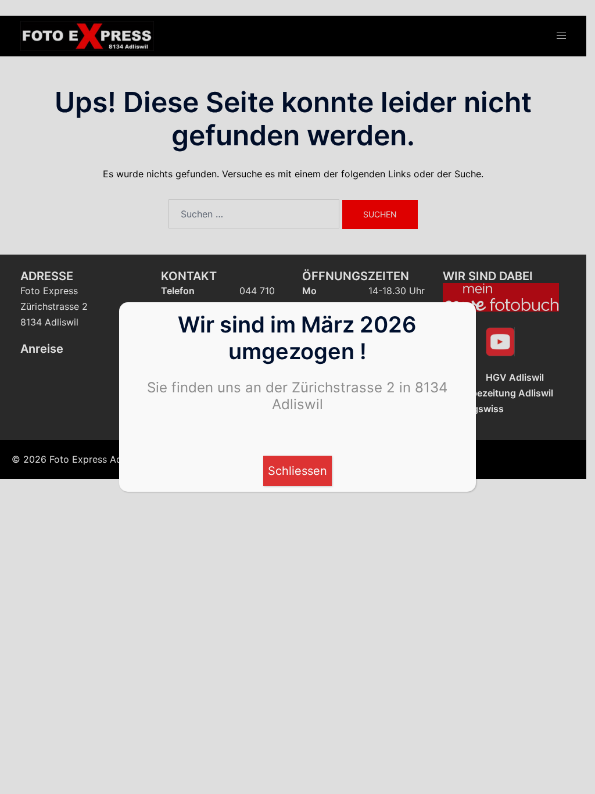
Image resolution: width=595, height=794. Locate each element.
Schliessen (297, 471)
